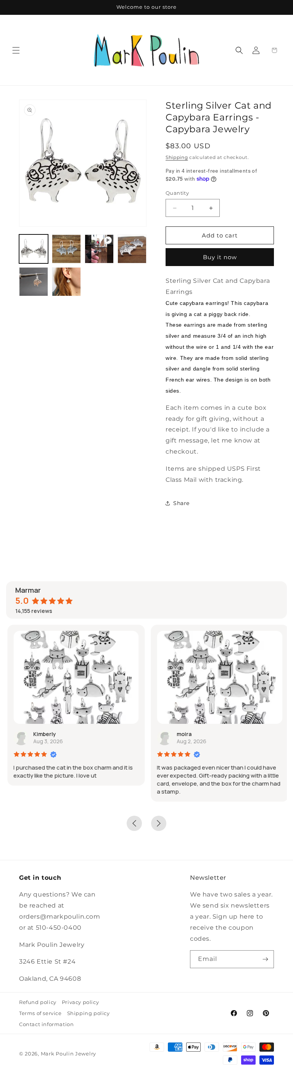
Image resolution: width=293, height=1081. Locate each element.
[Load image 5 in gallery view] (66, 281)
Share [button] (181, 503)
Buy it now (220, 257)
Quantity (177, 193)
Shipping (177, 157)
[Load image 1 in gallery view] (33, 248)
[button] (16, 50)
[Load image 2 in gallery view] (66, 248)
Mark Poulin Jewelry (68, 1054)
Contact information (46, 1024)
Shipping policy (88, 1013)
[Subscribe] (265, 959)
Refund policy (37, 1002)
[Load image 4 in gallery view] (33, 281)
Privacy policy (80, 1002)
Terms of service (40, 1013)
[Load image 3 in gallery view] (132, 248)
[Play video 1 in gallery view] (99, 248)
